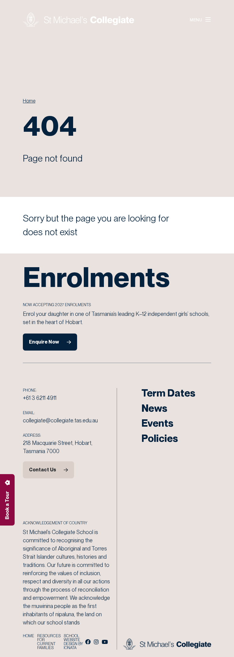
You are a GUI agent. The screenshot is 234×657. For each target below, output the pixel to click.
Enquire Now (44, 342)
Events (157, 423)
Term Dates (168, 393)
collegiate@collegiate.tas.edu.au (60, 420)
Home (29, 101)
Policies (159, 438)
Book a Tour (7, 505)
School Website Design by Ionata (73, 642)
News (154, 408)
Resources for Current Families (49, 642)
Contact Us (42, 470)
